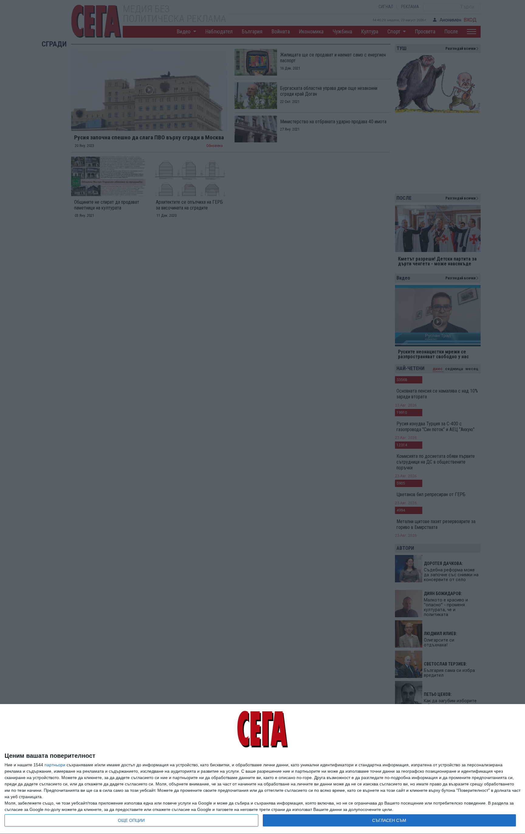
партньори (54, 765)
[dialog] (262, 769)
